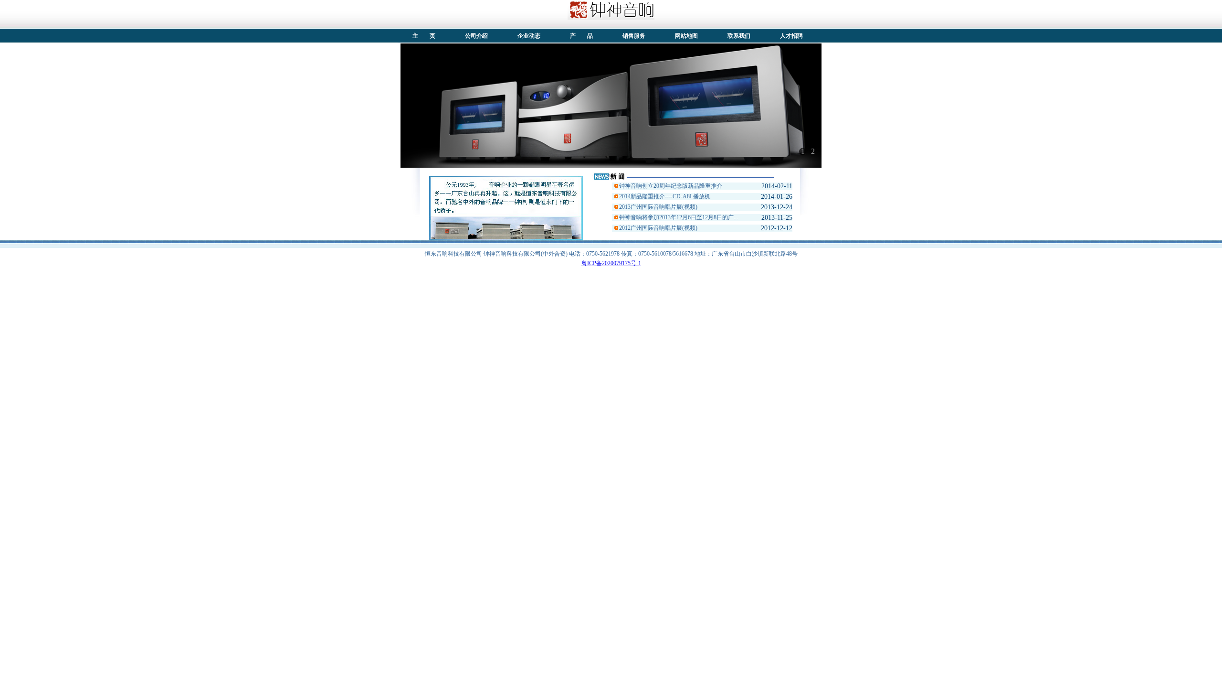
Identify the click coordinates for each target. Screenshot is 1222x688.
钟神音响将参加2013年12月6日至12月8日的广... (678, 217)
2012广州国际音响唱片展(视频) (658, 228)
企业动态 (528, 35)
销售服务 (633, 35)
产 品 (581, 35)
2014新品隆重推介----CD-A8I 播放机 (664, 196)
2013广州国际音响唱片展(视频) (658, 207)
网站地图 (686, 35)
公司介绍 (476, 35)
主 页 (423, 35)
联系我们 (738, 35)
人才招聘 (791, 35)
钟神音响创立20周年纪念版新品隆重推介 (670, 186)
